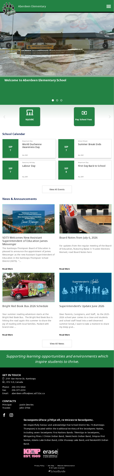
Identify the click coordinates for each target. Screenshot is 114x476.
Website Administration (66, 466)
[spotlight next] (105, 46)
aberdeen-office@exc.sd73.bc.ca (28, 393)
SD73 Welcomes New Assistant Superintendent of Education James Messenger (25, 241)
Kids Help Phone (32, 453)
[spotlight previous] (9, 46)
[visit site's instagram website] (11, 415)
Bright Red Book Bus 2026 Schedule (25, 306)
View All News (57, 343)
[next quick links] (109, 117)
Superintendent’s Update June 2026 (81, 306)
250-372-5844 (18, 387)
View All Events (57, 189)
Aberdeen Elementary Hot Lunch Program (35, 80)
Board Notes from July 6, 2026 (78, 237)
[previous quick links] (4, 117)
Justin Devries (27, 404)
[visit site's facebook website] (4, 415)
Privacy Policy (39, 466)
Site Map (51, 466)
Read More (7, 268)
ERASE (50, 453)
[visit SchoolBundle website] (57, 471)
